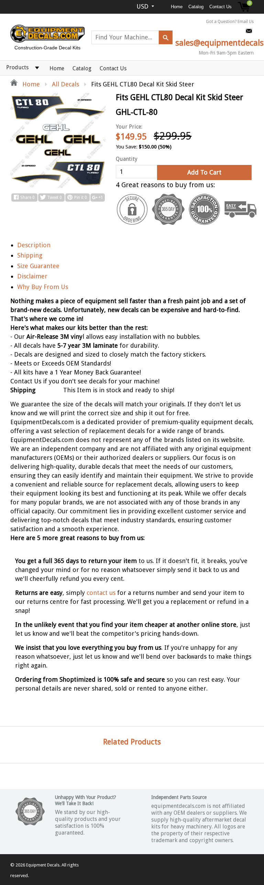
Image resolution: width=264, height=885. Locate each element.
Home (177, 6)
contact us (101, 592)
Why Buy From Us (42, 286)
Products (17, 67)
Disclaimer (32, 276)
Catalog (196, 6)
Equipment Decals (42, 865)
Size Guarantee (38, 266)
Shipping (29, 255)
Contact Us (220, 6)
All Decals (65, 84)
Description (34, 245)
